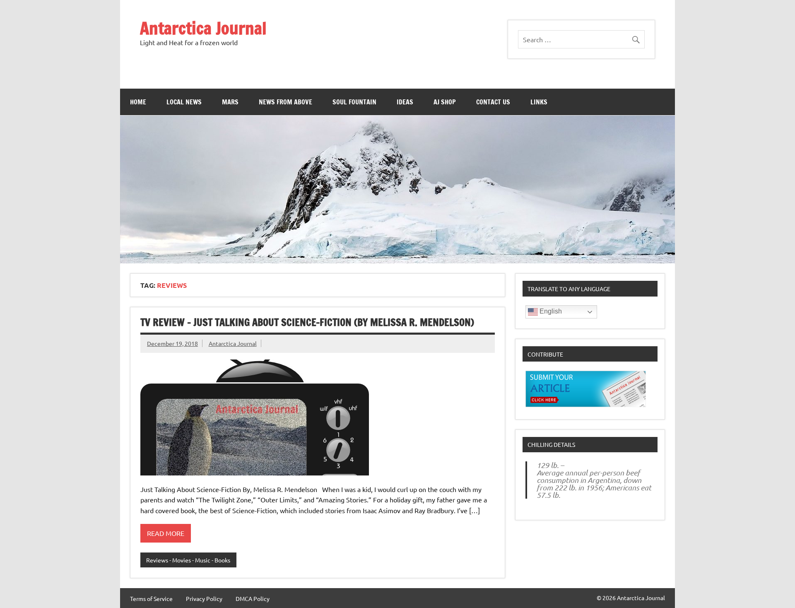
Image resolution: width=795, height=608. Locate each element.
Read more (165, 533)
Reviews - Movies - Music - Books (188, 560)
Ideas (405, 101)
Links (538, 101)
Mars (230, 101)
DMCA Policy (253, 598)
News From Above (285, 101)
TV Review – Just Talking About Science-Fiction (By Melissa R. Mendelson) (307, 322)
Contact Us (493, 101)
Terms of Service (151, 598)
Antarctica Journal (203, 28)
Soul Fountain (354, 101)
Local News (184, 101)
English (550, 311)
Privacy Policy (204, 598)
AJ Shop (445, 101)
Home (138, 101)
